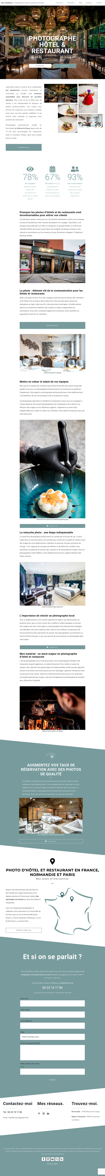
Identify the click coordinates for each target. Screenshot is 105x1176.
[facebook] (39, 1113)
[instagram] (43, 1113)
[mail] (57, 1159)
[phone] (61, 1159)
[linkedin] (48, 1113)
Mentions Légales (52, 1164)
